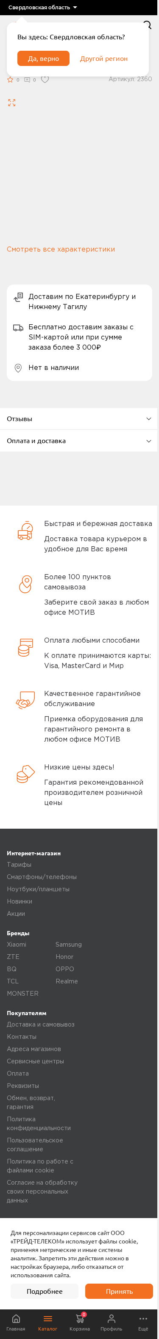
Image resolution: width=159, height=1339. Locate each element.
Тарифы (19, 865)
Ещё (143, 1328)
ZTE (13, 957)
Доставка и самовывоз (41, 1024)
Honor (64, 957)
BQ (12, 969)
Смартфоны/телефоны (42, 877)
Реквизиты (23, 1086)
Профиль (111, 1328)
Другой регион (104, 58)
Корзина (80, 1321)
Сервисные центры (35, 1061)
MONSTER (23, 994)
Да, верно (43, 58)
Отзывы (19, 418)
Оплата (18, 1073)
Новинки (19, 901)
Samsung (69, 944)
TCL (13, 981)
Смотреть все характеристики (61, 249)
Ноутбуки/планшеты (38, 889)
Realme (67, 981)
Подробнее (45, 1291)
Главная (15, 1328)
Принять (119, 1291)
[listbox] (42, 7)
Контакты (21, 1037)
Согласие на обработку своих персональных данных (42, 1191)
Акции (16, 914)
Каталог (47, 1328)
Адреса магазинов (34, 1049)
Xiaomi (16, 944)
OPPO (65, 969)
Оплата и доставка (36, 440)
